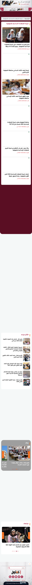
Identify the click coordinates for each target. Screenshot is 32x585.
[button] (16, 469)
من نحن (23, 580)
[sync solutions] (23, 583)
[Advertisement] (16, 210)
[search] (1, 9)
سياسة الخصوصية (16, 580)
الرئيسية (27, 18)
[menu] (30, 9)
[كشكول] (16, 572)
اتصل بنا (8, 580)
